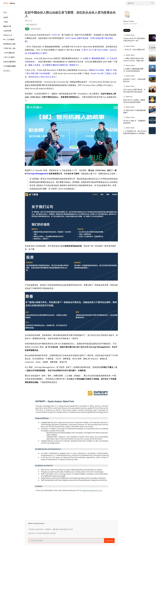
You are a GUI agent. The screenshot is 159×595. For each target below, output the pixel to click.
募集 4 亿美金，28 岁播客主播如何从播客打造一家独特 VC (53, 65)
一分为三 (54, 35)
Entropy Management (37, 173)
